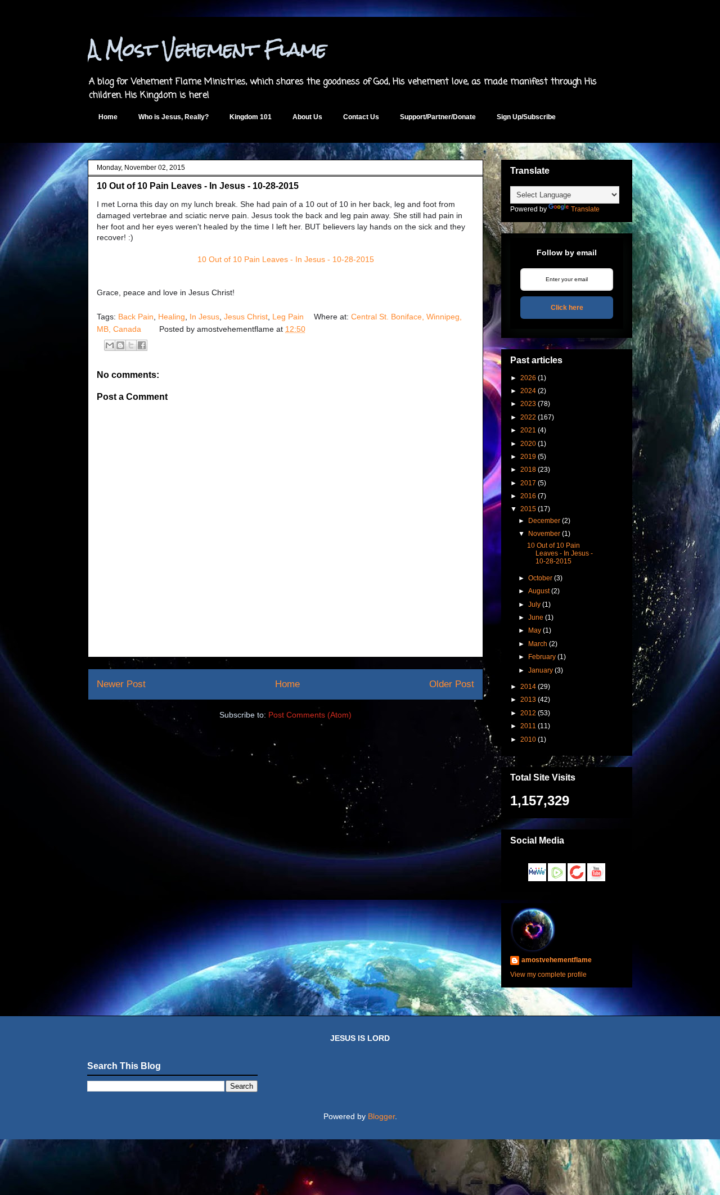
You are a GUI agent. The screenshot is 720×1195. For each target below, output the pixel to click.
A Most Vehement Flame (207, 49)
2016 (528, 496)
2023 (528, 404)
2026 (528, 378)
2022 (528, 417)
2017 (528, 483)
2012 (528, 713)
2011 (528, 726)
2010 (528, 739)
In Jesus (204, 316)
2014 (528, 687)
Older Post (451, 684)
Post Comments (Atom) (310, 714)
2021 (528, 430)
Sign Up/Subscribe (526, 117)
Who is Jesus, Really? (173, 117)
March (537, 644)
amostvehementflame (556, 960)
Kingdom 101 (251, 117)
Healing (171, 316)
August (539, 591)
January (540, 670)
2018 (528, 470)
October (540, 578)
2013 (528, 700)
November (544, 534)
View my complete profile (548, 974)
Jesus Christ (246, 316)
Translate (585, 209)
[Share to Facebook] (141, 345)
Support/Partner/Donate (438, 117)
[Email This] (109, 345)
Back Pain (136, 316)
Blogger (381, 1116)
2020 (528, 444)
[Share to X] (131, 345)
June (535, 617)
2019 (528, 457)
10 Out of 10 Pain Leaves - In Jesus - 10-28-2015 (285, 259)
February (542, 657)
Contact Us (361, 117)
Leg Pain (288, 316)
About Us (307, 117)
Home (108, 117)
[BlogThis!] (120, 345)
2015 (528, 509)
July (534, 604)
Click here (567, 308)
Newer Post (121, 684)
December (544, 521)
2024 (528, 391)
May (534, 630)
